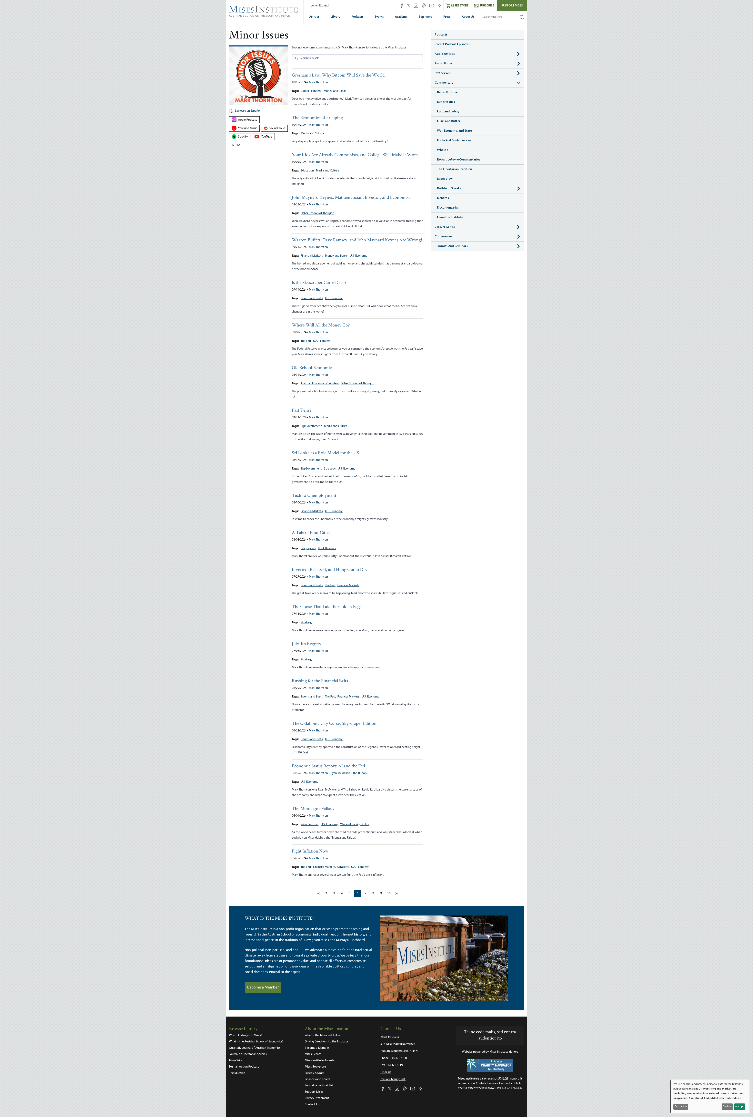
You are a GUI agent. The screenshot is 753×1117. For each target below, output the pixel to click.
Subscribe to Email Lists (320, 1085)
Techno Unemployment (314, 495)
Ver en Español (320, 5)
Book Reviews (327, 548)
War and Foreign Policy (354, 824)
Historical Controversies (454, 140)
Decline (727, 1106)
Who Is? (442, 150)
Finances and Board (317, 1079)
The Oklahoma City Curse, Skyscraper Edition (334, 723)
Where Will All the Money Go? (321, 325)
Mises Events (313, 1054)
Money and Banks (335, 91)
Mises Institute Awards (319, 1060)
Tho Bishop (360, 773)
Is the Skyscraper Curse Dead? (319, 282)
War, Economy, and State (454, 130)
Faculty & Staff (314, 1073)
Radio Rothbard (448, 92)
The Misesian (237, 1073)
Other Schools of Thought (317, 213)
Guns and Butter (448, 121)
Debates (443, 198)
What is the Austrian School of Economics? (256, 1041)
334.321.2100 (398, 1058)
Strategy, (330, 468)
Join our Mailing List (393, 1079)
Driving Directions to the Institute (326, 1041)
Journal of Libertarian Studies (248, 1054)
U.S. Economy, (330, 824)
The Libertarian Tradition (454, 169)
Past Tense (301, 410)
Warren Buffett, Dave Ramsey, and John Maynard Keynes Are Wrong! (357, 240)
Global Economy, (311, 91)
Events (379, 16)
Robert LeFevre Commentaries (458, 159)
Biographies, (308, 548)
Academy (401, 16)
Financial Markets (348, 585)
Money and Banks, (336, 255)
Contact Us (312, 1104)
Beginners (425, 16)
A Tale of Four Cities (311, 532)
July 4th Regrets (306, 644)
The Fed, (306, 341)
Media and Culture (312, 133)
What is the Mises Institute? (322, 1035)
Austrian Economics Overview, (320, 383)
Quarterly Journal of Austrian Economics (254, 1048)
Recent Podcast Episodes (452, 44)
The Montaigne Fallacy (313, 808)
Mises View (445, 179)
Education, (307, 170)
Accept (739, 1106)
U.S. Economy (358, 255)
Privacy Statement (317, 1098)
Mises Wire (235, 1060)
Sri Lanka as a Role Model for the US (325, 453)
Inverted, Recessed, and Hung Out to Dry (329, 569)
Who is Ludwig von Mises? (245, 1035)
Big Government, (311, 426)
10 (389, 893)
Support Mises (512, 5)
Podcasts (357, 16)
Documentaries (448, 207)
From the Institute (450, 217)
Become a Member (263, 987)
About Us (468, 16)
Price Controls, (310, 824)
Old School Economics (312, 368)
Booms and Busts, (312, 298)
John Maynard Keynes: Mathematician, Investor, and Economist (351, 197)
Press (447, 16)
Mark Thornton (318, 82)
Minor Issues (446, 102)
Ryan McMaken (340, 773)
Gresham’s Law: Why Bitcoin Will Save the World (338, 75)
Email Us (385, 1072)
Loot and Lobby (448, 111)
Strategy (306, 622)
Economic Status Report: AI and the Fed (328, 766)
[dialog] (710, 1096)
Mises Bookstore (315, 1066)
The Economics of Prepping (317, 118)
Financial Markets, (312, 255)
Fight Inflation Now (310, 851)
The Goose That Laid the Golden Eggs (326, 607)
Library (335, 16)
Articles (314, 16)
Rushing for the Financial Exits (320, 681)
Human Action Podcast (244, 1066)
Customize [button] (681, 1106)
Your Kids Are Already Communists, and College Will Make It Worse (355, 155)
